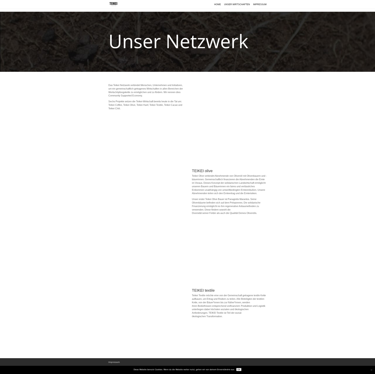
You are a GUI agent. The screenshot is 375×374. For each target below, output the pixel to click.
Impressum (260, 4)
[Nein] (371, 369)
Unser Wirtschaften (237, 4)
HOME (217, 4)
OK (238, 369)
